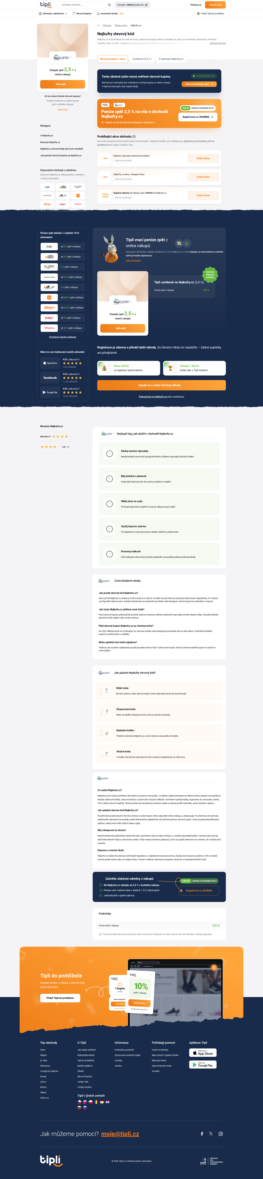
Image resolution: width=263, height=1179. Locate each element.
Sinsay (43, 1076)
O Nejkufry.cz (46, 135)
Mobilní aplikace (85, 1066)
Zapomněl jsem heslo (162, 1066)
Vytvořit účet (215, 5)
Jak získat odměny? (86, 1050)
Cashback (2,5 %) (142, 59)
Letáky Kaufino (84, 1087)
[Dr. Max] (63, 204)
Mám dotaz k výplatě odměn (165, 1055)
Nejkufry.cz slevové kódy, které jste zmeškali (61, 149)
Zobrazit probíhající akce (197, 84)
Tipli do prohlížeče (85, 1060)
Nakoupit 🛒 (62, 84)
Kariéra (118, 1066)
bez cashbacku (161, 396)
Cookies (118, 1060)
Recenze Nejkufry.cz (50, 142)
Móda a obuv (121, 25)
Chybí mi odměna (160, 1050)
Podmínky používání (124, 1050)
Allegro (43, 1055)
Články (80, 1071)
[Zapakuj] (63, 186)
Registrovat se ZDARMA (196, 116)
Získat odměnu (139, 1003)
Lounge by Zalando (49, 1071)
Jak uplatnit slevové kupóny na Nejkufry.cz (60, 155)
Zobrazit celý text (218, 43)
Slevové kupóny (84, 1076)
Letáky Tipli (82, 1082)
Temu (42, 1050)
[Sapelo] (47, 186)
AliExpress (45, 1066)
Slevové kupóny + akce (112, 59)
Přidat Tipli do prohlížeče (60, 998)
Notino (43, 1087)
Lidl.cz (43, 1082)
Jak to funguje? (133, 260)
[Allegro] (47, 204)
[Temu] (78, 195)
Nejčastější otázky (86, 1055)
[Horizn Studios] (47, 195)
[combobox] (85, 5)
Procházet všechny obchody (62, 337)
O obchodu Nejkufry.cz (171, 59)
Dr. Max (43, 1060)
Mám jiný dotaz (159, 1060)
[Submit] (109, 5)
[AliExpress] (78, 204)
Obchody (107, 25)
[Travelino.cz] (63, 195)
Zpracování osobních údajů (127, 1055)
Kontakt (156, 1071)
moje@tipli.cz (120, 1133)
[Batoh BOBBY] (78, 186)
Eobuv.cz (44, 1098)
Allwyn (43, 1092)
